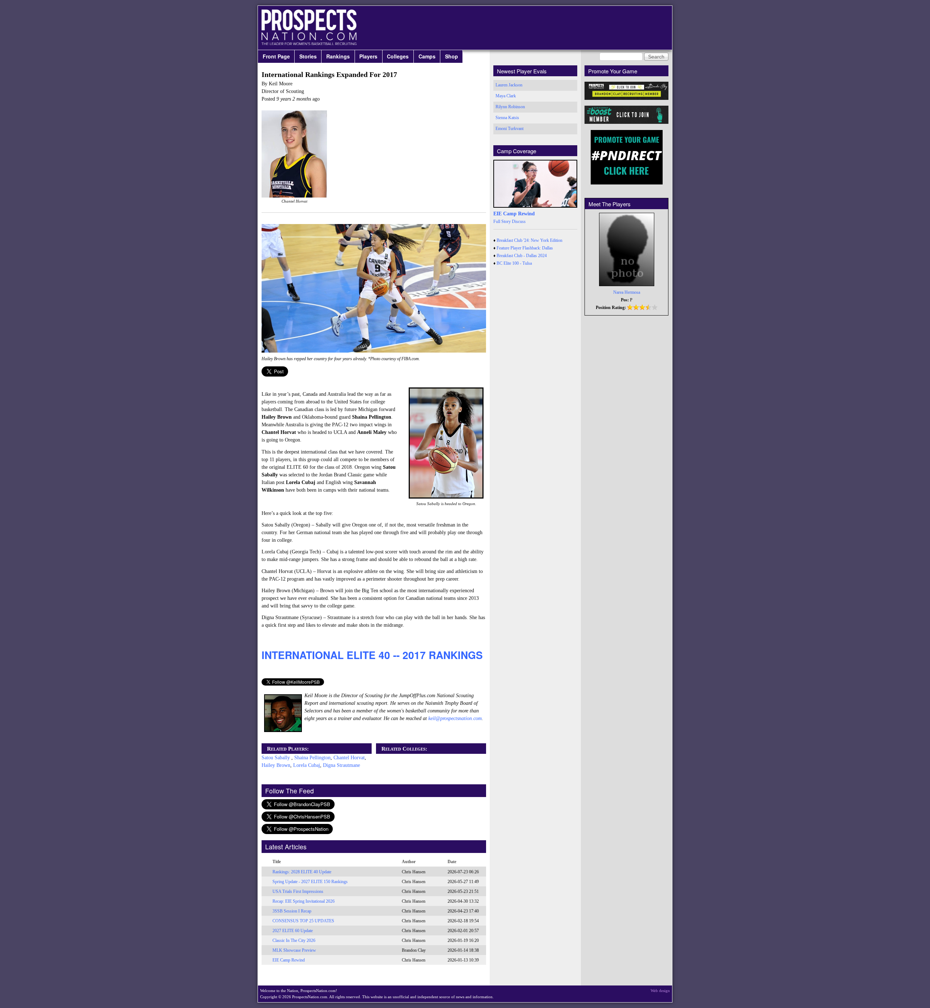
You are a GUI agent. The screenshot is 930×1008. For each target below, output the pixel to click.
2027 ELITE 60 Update (292, 930)
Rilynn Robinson (510, 106)
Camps (427, 56)
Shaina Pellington (312, 757)
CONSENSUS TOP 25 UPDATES (303, 920)
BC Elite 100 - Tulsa (514, 263)
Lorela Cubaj (306, 765)
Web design (660, 990)
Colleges (398, 56)
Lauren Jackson (509, 85)
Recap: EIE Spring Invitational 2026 (303, 901)
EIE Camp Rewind (288, 960)
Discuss (519, 221)
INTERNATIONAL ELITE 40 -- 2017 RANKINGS (372, 654)
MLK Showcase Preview (294, 950)
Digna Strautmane (341, 765)
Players (368, 56)
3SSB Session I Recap (291, 911)
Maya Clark (506, 95)
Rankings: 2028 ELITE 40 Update (301, 871)
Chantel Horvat (349, 757)
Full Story (502, 221)
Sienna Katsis (507, 117)
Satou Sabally (276, 757)
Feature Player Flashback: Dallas (525, 248)
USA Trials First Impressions (297, 891)
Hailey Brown (276, 765)
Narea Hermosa (626, 292)
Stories (308, 56)
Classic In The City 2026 (293, 940)
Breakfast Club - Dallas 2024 (522, 255)
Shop (451, 56)
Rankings (338, 56)
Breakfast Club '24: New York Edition (529, 240)
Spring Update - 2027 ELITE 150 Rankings (310, 881)
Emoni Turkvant (509, 128)
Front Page (276, 56)
